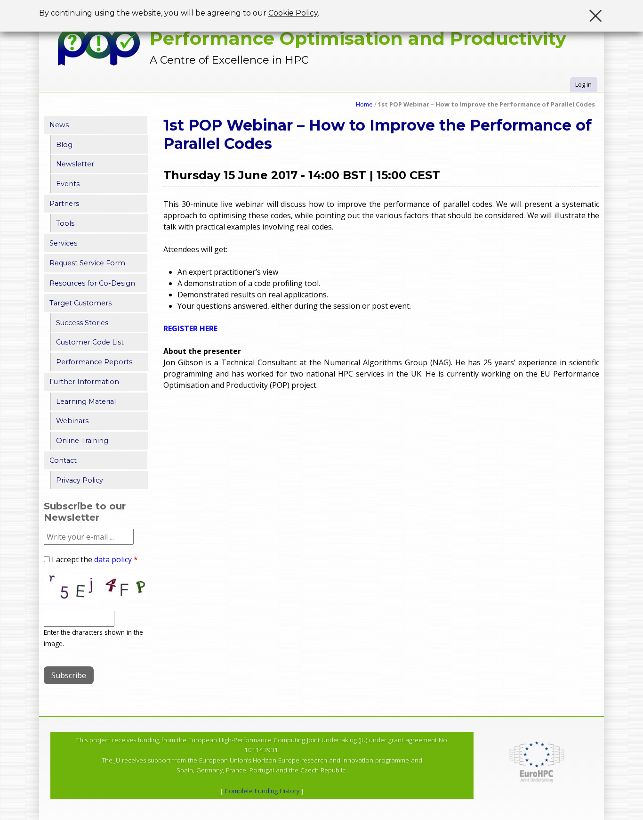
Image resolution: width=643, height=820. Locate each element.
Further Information (84, 381)
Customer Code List (90, 342)
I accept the (95, 559)
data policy (113, 559)
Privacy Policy (79, 480)
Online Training (82, 440)
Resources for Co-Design (92, 283)
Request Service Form (87, 263)
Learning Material (86, 401)
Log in (583, 84)
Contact (63, 460)
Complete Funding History (262, 791)
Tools (65, 223)
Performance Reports (94, 362)
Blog (64, 144)
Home (364, 104)
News (59, 125)
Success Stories (82, 323)
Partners (64, 203)
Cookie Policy (293, 12)
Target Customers (80, 303)
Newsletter (75, 164)
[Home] (99, 47)
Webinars (72, 421)
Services (63, 243)
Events (68, 184)
